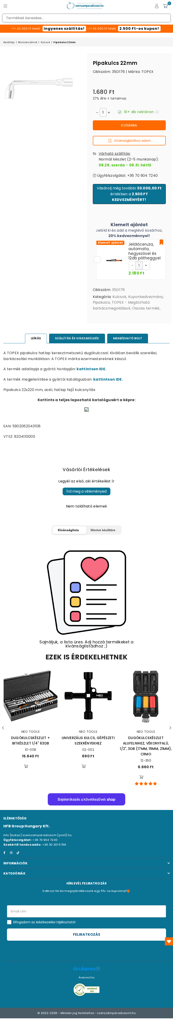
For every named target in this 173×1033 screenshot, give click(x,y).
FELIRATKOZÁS (86, 934)
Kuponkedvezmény (145, 296)
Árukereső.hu (86, 977)
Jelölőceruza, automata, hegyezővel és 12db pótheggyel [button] (144, 251)
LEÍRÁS (36, 338)
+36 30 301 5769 (54, 844)
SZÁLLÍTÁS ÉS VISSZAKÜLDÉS (77, 338)
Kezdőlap (9, 42)
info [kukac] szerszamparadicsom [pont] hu (37, 835)
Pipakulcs (101, 302)
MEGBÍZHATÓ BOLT (127, 338)
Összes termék (146, 308)
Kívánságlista (68, 530)
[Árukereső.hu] (86, 971)
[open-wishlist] (169, 941)
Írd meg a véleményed (86, 491)
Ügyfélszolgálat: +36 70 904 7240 (127, 175)
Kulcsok (45, 42)
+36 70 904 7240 (44, 840)
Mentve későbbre (103, 530)
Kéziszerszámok (27, 42)
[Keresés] (13, 5)
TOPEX (147, 71)
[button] (132, 265)
